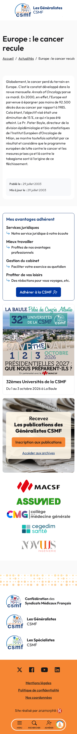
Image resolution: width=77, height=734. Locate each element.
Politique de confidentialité (38, 690)
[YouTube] (44, 669)
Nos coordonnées (38, 697)
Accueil (8, 58)
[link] (50, 710)
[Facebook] (31, 669)
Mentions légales (38, 683)
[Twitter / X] (19, 669)
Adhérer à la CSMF (36, 292)
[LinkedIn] (57, 669)
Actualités (26, 58)
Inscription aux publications (38, 442)
